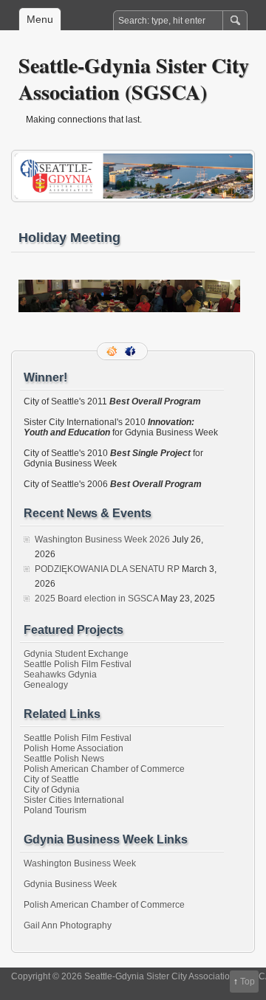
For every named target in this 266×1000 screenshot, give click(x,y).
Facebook (131, 351)
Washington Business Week (80, 863)
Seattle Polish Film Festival (78, 664)
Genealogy (46, 685)
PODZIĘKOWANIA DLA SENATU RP (107, 569)
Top (247, 981)
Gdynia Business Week (70, 884)
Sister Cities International (74, 800)
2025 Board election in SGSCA (96, 598)
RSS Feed (113, 351)
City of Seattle (51, 779)
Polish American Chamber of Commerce (104, 769)
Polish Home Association (73, 748)
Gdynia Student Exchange (76, 654)
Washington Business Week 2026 (102, 539)
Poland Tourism (55, 810)
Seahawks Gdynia (60, 674)
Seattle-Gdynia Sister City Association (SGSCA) (133, 78)
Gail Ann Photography (68, 925)
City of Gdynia (52, 790)
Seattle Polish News (64, 759)
